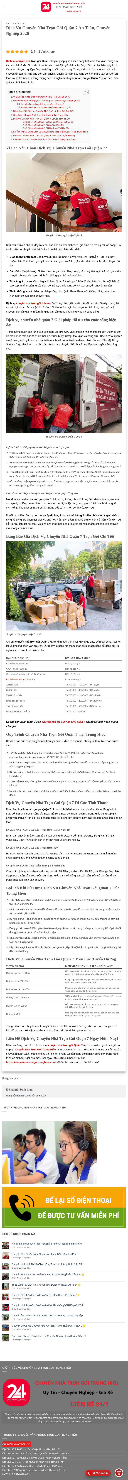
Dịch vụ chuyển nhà (18, 61)
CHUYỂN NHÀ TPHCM (16, 23)
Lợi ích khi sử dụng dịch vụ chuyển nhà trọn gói (42, 104)
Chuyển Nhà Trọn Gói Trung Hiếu (35, 1049)
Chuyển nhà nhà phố (16, 679)
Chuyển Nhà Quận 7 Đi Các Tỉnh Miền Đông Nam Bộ (50, 122)
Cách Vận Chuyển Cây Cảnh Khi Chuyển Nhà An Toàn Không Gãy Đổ (49, 1335)
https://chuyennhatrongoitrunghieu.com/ (31, 1062)
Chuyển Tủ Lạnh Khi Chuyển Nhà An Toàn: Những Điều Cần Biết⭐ (48, 1274)
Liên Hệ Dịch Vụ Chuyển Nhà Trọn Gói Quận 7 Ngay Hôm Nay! (44, 139)
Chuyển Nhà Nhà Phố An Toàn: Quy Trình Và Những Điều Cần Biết (47, 1264)
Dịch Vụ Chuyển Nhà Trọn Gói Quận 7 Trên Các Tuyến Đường (44, 135)
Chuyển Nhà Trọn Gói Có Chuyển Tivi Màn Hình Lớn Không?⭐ (46, 1294)
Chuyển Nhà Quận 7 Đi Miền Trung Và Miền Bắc (48, 128)
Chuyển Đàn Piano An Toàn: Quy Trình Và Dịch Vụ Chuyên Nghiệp (47, 1315)
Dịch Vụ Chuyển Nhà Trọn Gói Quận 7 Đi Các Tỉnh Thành (41, 118)
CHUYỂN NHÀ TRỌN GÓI (16, 1444)
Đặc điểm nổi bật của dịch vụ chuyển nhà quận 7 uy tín (46, 107)
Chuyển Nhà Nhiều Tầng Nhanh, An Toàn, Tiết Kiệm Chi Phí (44, 1253)
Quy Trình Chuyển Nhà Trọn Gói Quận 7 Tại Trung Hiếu (41, 115)
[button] (4, 7)
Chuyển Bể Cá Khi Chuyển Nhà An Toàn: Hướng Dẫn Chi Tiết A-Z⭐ (49, 1325)
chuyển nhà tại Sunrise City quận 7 (63, 721)
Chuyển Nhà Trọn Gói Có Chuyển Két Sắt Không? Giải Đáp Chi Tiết (48, 1305)
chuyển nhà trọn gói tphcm (33, 303)
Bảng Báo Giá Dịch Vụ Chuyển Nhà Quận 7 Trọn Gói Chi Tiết (43, 111)
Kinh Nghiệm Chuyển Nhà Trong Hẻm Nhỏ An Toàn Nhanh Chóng (47, 1243)
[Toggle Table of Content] (84, 92)
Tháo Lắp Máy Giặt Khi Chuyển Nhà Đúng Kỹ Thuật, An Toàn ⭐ (46, 1284)
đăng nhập (22, 1095)
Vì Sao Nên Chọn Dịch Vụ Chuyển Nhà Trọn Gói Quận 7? (41, 96)
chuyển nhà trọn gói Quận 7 (65, 1045)
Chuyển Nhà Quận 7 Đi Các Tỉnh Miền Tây (46, 125)
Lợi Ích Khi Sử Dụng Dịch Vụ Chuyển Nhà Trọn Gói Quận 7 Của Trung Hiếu (50, 131)
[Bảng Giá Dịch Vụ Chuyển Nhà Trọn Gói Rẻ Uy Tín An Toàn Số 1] (64, 7)
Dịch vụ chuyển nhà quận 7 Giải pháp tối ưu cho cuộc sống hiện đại (46, 100)
